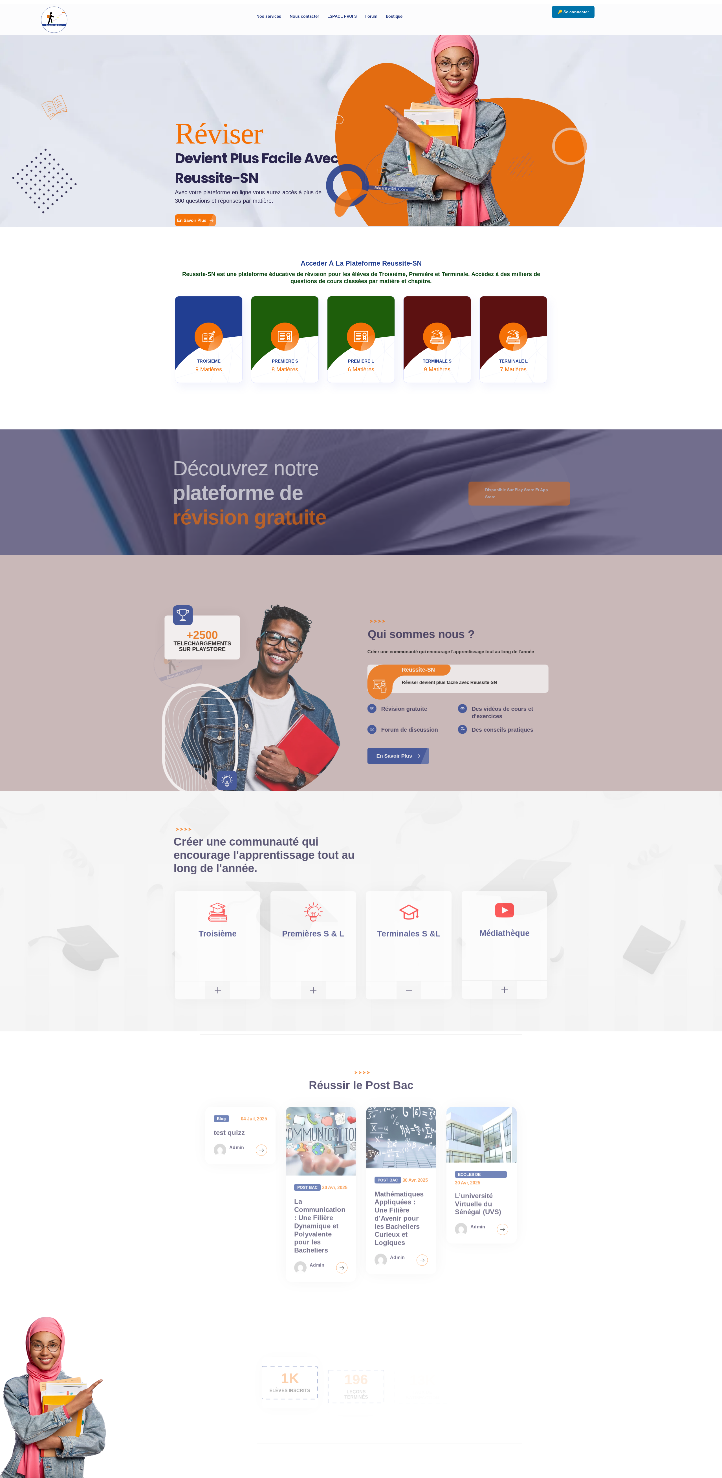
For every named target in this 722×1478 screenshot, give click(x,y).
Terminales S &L (409, 931)
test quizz (229, 1130)
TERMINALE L (513, 361)
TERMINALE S (437, 361)
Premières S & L (313, 931)
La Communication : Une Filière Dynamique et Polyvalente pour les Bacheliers (319, 1223)
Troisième (218, 931)
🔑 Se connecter (573, 12)
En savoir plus (393, 756)
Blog (221, 1116)
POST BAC (307, 1185)
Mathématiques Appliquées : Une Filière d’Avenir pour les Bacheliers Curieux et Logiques (399, 1216)
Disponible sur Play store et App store (513, 493)
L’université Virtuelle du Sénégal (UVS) (478, 1202)
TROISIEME (209, 361)
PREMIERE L (361, 361)
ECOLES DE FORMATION (470, 1173)
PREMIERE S (285, 361)
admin (236, 1145)
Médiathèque (504, 931)
